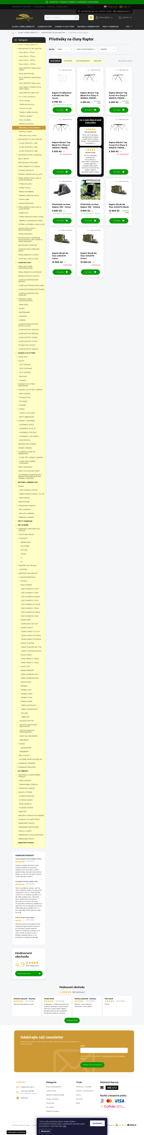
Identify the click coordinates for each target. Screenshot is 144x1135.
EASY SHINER (26, 585)
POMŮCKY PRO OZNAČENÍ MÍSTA (28, 250)
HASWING (23, 316)
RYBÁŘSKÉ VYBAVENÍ (26, 763)
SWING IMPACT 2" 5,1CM (30, 632)
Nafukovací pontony (27, 104)
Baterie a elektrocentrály (55, 1095)
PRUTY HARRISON (25, 521)
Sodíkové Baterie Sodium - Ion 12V (31, 494)
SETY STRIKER (25, 365)
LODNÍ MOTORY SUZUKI (27, 341)
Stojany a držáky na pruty (29, 112)
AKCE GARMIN (24, 394)
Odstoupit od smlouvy (16, 1132)
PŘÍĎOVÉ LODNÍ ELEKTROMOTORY (25, 300)
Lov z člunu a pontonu (27, 97)
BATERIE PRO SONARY (27, 444)
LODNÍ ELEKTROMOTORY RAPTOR (28, 281)
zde (64, 1126)
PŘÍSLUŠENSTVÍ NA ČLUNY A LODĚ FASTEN (29, 208)
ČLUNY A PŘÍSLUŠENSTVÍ (28, 45)
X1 (21, 562)
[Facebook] (91, 17)
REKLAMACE (39, 7)
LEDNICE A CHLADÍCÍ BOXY (29, 819)
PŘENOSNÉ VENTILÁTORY (28, 827)
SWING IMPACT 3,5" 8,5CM (31, 639)
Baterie (21, 486)
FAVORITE (23, 538)
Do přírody (50, 1103)
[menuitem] (24, 27)
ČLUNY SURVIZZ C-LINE (28, 147)
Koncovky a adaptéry (26, 513)
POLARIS (24, 713)
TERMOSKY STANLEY (27, 788)
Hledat (76, 17)
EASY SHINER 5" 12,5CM (30, 608)
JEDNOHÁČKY (26, 748)
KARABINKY (24, 752)
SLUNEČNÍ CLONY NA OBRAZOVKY (26, 453)
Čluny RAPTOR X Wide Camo (30, 83)
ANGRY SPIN (26, 682)
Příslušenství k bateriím (27, 506)
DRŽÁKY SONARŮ (25, 448)
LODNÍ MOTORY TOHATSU (28, 330)
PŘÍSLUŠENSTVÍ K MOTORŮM (29, 272)
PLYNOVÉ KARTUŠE (26, 796)
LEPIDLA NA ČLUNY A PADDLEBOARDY (26, 229)
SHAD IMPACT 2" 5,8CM (30, 659)
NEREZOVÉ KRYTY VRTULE (28, 276)
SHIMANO (23, 569)
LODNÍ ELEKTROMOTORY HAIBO (31, 286)
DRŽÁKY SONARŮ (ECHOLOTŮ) (30, 174)
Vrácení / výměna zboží (84, 1091)
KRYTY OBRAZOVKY (26, 417)
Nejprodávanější (83, 61)
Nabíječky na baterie (26, 517)
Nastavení (45, 1131)
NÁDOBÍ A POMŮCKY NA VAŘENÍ (31, 816)
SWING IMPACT (27, 628)
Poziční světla (24, 199)
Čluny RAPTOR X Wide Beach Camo (30, 78)
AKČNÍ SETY (23, 357)
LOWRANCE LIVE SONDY (29, 436)
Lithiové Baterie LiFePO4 (28, 490)
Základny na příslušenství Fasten (31, 221)
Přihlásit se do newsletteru (92, 1065)
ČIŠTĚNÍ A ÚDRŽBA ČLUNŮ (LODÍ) (31, 224)
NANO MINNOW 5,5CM (30, 678)
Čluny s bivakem (25, 120)
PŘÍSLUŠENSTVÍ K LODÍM (28, 255)
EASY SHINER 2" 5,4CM (29, 589)
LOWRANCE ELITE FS (27, 429)
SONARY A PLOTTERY (27, 353)
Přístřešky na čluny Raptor (29, 128)
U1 (21, 558)
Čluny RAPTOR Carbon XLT (29, 93)
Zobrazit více (72, 1020)
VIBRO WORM (26, 701)
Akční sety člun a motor (27, 135)
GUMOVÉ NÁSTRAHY (28, 577)
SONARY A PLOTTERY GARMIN (30, 390)
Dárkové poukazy (52, 1111)
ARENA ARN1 (26, 542)
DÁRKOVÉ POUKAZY (26, 843)
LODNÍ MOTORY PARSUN (28, 334)
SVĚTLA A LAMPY (25, 831)
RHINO (21, 309)
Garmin (21, 361)
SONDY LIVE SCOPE (27, 413)
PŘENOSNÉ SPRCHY (26, 839)
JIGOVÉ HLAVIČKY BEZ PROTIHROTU (28, 726)
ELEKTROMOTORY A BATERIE (30, 155)
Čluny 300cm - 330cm (27, 60)
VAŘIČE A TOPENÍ (25, 792)
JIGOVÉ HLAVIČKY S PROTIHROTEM (27, 731)
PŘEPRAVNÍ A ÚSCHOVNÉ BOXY (31, 835)
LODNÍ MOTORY (24, 263)
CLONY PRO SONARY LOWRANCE (27, 462)
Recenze (79, 1099)
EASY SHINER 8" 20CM (30, 616)
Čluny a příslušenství (53, 1087)
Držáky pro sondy (25, 184)
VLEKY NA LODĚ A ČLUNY (28, 259)
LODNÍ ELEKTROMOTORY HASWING (28, 294)
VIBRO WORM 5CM (28, 705)
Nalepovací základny (26, 192)
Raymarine (23, 376)
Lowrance (22, 380)
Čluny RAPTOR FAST (26, 74)
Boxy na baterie (24, 509)
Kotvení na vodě (25, 108)
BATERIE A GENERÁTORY (28, 482)
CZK (125, 7)
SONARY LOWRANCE (26, 421)
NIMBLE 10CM (26, 698)
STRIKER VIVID (25, 397)
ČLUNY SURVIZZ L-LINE (28, 143)
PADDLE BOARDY (25, 234)
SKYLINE (24, 550)
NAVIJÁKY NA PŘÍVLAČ (27, 565)
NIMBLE (24, 686)
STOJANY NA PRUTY (26, 170)
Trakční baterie (24, 498)
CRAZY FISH (25, 666)
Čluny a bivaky (25, 101)
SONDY (22, 409)
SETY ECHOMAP (26, 368)
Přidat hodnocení (23, 973)
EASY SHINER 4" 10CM (29, 600)
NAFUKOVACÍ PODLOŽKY (28, 163)
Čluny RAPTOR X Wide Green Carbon (30, 69)
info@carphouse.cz (27, 1087)
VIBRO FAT (25, 717)
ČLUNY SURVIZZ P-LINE (28, 151)
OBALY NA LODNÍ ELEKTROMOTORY (25, 267)
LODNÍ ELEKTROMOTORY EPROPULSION (28, 325)
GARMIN (22, 320)
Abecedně (97, 61)
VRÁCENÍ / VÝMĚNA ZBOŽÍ (57, 7)
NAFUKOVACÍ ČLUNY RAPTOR (29, 49)
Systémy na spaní (26, 116)
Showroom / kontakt (83, 1087)
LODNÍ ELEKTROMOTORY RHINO (31, 289)
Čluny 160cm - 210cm (27, 52)
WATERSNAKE (24, 312)
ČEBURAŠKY (24, 740)
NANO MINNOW (27, 670)
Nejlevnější (55, 61)
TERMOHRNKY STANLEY (28, 784)
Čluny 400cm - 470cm (27, 64)
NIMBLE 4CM (26, 690)
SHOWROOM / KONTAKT (21, 7)
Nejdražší (68, 61)
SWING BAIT (26, 620)
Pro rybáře (50, 1107)
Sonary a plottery (52, 1099)
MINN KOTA (23, 305)
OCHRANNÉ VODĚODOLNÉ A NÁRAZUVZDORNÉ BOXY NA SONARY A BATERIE (29, 476)
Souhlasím (97, 1123)
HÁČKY (22, 744)
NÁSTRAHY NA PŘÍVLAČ (28, 573)
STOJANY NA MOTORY (27, 345)
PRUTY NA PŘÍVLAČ (26, 534)
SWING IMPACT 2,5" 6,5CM (31, 635)
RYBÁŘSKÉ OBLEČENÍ (27, 767)
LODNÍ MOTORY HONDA (28, 337)
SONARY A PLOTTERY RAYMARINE (26, 385)
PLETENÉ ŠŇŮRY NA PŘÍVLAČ (30, 759)
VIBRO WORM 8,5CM (29, 709)
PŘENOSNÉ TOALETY (26, 823)
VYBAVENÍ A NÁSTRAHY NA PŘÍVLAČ (29, 530)
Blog (78, 1103)
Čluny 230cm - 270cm (27, 56)
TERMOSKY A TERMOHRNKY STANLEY (29, 776)
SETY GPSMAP (25, 372)
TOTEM (23, 554)
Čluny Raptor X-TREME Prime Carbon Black (30, 88)
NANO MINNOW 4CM (29, 674)
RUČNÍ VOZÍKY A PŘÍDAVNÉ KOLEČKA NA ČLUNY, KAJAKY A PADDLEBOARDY (30, 239)
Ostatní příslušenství (26, 203)
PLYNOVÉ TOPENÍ (26, 808)
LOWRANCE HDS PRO (27, 432)
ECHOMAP (23, 401)
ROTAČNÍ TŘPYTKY (27, 721)
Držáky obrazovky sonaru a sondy (31, 217)
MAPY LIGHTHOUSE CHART (29, 471)
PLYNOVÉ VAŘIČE (26, 800)
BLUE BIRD (25, 546)
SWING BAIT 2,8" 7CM (29, 624)
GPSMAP (22, 405)
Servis (78, 1095)
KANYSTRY (22, 812)
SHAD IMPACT (26, 655)
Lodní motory (51, 1091)
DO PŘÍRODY (23, 771)
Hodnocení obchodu (72, 987)
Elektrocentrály (24, 502)
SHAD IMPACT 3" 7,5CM (30, 663)
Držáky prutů (23, 213)
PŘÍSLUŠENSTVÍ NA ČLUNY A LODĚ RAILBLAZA (29, 179)
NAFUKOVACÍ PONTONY (27, 245)
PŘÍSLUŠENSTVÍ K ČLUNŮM (29, 166)
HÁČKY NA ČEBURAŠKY (28, 736)
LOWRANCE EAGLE (26, 425)
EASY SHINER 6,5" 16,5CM (30, 612)
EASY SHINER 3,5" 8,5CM (30, 597)
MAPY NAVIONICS (25, 467)
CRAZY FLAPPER (27, 643)
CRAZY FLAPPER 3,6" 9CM (31, 651)
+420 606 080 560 (27, 1091)
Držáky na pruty (25, 188)
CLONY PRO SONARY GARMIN (31, 457)
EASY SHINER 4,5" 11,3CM (30, 604)
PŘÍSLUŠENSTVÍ (25, 781)
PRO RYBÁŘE (23, 525)
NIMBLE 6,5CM (26, 694)
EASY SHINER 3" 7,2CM (29, 593)
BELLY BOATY (23, 159)
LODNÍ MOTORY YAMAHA (28, 349)
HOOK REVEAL (25, 440)
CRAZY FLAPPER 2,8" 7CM (31, 647)
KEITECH (24, 581)
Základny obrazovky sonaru (29, 195)
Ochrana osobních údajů (21, 1125)
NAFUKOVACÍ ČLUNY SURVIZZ (30, 139)
